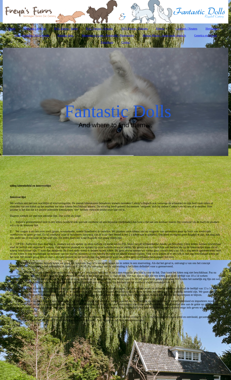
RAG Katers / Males (66, 28)
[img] (115, 11)
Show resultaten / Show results (31, 35)
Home (12, 28)
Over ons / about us (35, 28)
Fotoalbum (107, 42)
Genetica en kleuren (205, 35)
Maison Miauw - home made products (164, 35)
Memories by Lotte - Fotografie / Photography (108, 35)
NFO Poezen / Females (134, 28)
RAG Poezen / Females (99, 28)
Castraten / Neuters (186, 28)
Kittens (160, 28)
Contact (125, 42)
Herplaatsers (213, 28)
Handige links (65, 35)
